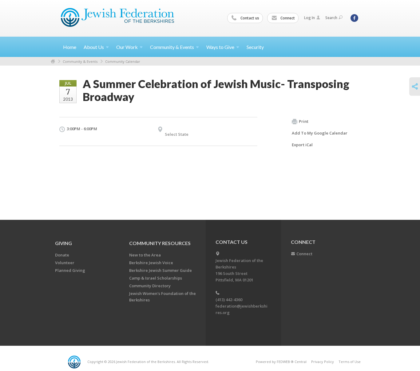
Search (331, 17)
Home (69, 47)
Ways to (220, 47)
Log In (309, 17)
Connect (287, 18)
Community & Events (80, 61)
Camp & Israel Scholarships (155, 278)
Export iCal (302, 144)
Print (303, 121)
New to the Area (145, 255)
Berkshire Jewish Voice (151, 262)
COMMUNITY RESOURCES (160, 243)
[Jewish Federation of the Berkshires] (117, 17)
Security (255, 47)
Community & (172, 47)
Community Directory (150, 285)
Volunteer (64, 262)
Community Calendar (122, 61)
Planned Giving (70, 270)
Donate (62, 255)
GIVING (63, 243)
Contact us (249, 18)
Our (127, 47)
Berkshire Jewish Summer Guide (160, 270)
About (94, 47)
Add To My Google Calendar (319, 133)
